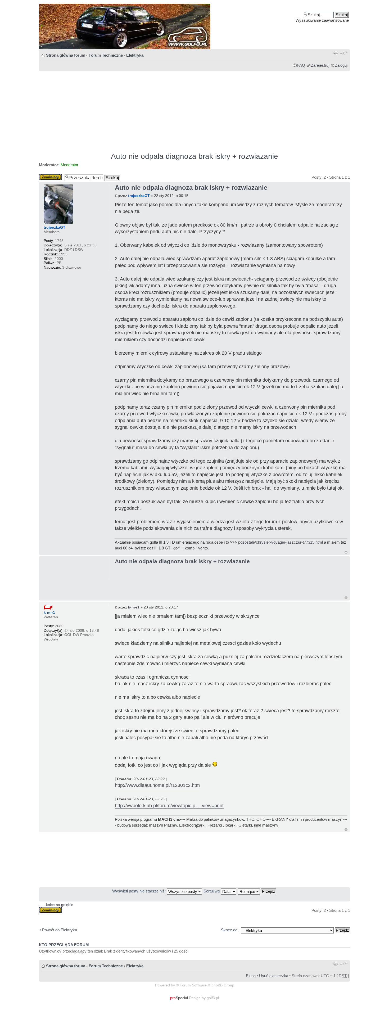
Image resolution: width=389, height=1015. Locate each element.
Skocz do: (229, 930)
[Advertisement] (194, 109)
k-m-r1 (133, 607)
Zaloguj (341, 65)
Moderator (69, 165)
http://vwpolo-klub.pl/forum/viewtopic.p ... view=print (169, 805)
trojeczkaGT (139, 195)
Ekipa (251, 975)
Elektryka (134, 55)
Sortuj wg (212, 891)
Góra (346, 552)
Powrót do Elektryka (59, 930)
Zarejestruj (320, 65)
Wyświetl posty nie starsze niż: (139, 891)
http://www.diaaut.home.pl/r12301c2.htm (157, 785)
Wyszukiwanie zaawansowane (322, 20)
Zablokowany (50, 176)
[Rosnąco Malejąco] (257, 891)
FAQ (301, 65)
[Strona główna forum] (194, 26)
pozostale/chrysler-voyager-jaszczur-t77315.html (280, 542)
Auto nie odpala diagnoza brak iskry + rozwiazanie (194, 156)
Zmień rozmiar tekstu (343, 53)
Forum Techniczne (106, 55)
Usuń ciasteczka (273, 975)
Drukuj (335, 53)
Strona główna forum (65, 55)
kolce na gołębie (59, 905)
